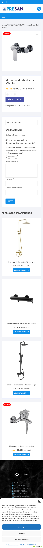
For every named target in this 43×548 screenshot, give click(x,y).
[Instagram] (26, 474)
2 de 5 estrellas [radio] (9, 158)
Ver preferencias (22, 540)
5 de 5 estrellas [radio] (16, 158)
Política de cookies (12, 545)
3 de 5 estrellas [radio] (11, 158)
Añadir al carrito (15, 99)
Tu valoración (12, 162)
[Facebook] (17, 474)
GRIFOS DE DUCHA (14, 25)
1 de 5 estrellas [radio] (6, 158)
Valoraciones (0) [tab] (14, 123)
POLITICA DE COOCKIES (28, 545)
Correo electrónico (14, 188)
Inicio (4, 25)
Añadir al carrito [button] (21, 270)
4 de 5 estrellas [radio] (14, 158)
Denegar (21, 533)
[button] (39, 501)
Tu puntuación (12, 156)
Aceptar (21, 527)
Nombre (10, 179)
